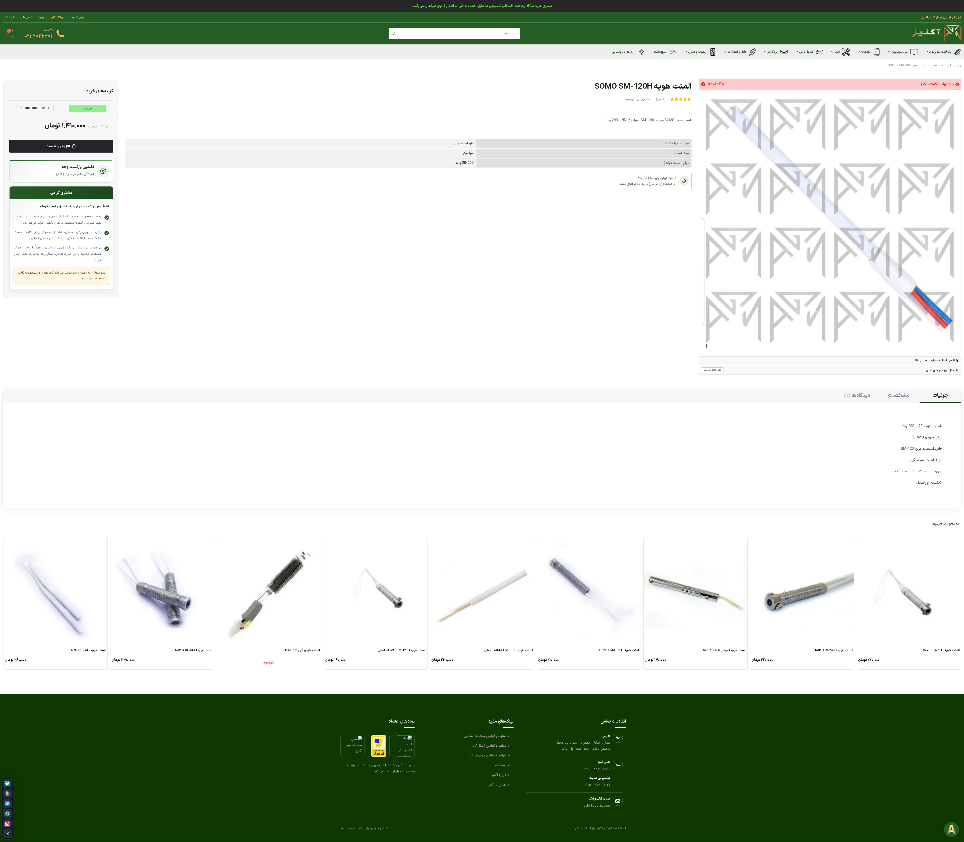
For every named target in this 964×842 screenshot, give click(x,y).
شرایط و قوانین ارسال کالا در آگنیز (941, 17)
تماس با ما (26, 17)
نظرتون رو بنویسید (637, 99)
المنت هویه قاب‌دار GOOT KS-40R (722, 650)
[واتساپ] (7, 813)
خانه (959, 65)
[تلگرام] (7, 803)
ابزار (948, 65)
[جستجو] (394, 33)
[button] (706, 346)
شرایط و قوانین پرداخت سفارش (485, 736)
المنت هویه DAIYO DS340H (194, 650)
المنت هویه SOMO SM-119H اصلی (508, 650)
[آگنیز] (936, 33)
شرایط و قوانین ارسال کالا (489, 745)
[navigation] (7, 808)
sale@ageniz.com (597, 805)
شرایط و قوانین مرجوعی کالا (487, 755)
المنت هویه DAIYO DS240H (834, 650)
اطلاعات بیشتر (712, 370)
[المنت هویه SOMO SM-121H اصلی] (376, 592)
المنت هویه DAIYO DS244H (87, 650)
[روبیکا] (7, 793)
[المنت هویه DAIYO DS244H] (55, 592)
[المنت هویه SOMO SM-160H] (589, 592)
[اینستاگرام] (7, 823)
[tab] (940, 395)
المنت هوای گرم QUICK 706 (300, 650)
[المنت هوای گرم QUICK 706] (269, 592)
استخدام (500, 765)
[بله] (7, 783)
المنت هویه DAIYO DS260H (941, 650)
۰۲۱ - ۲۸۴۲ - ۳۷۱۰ (597, 769)
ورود (41, 17)
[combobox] (454, 33)
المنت (935, 65)
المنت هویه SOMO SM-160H (619, 650)
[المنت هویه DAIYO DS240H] (802, 592)
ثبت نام (9, 17)
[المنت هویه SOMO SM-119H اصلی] (482, 592)
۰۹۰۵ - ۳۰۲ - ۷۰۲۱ (597, 785)
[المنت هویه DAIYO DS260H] (909, 592)
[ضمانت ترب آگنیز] (352, 746)
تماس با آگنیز (497, 784)
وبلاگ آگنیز (57, 17)
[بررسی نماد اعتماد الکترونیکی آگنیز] (404, 746)
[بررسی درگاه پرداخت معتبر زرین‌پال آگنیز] (379, 746)
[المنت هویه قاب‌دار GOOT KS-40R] (695, 592)
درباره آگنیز (499, 775)
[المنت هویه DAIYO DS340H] (162, 592)
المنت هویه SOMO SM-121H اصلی (402, 650)
